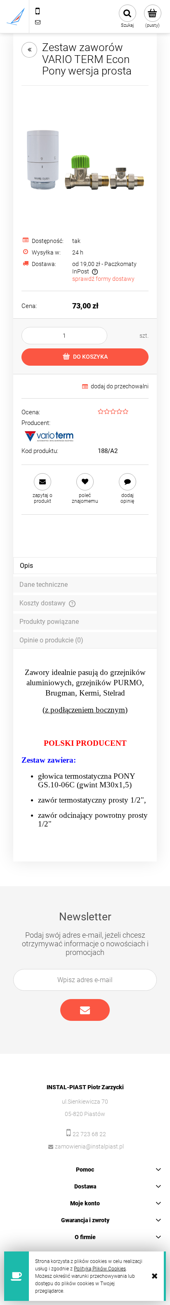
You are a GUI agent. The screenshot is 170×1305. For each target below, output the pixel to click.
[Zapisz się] (85, 1010)
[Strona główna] (16, 16)
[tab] (85, 565)
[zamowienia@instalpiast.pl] (37, 22)
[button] (43, 488)
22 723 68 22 (89, 1134)
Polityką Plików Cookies (100, 1269)
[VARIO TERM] (48, 435)
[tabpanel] (85, 748)
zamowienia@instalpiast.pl (89, 1146)
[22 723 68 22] (37, 11)
